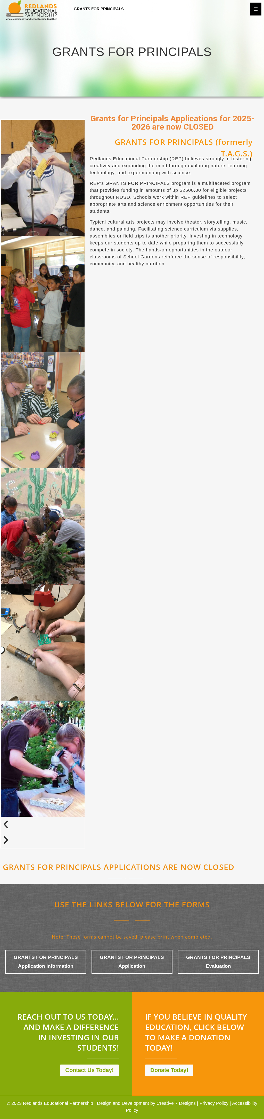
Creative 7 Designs (176, 1103)
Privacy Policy (214, 1103)
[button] (43, 824)
